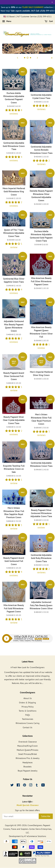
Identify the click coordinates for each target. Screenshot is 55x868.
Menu (8, 21)
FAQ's (27, 714)
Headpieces (27, 762)
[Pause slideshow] (52, 57)
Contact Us (27, 727)
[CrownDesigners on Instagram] (30, 785)
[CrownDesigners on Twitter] (12, 785)
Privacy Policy (28, 706)
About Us (27, 698)
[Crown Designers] (10, 855)
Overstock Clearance (27, 741)
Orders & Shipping (27, 702)
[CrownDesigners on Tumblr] (36, 785)
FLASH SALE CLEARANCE (32, 7)
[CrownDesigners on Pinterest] (24, 785)
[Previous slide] (17, 57)
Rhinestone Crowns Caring (27, 723)
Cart (51, 21)
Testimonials (27, 719)
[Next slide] (37, 57)
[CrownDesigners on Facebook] (18, 785)
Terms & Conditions (27, 710)
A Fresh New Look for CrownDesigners (27, 667)
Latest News (27, 661)
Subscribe (45, 816)
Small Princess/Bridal (27, 754)
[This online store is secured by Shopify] (25, 855)
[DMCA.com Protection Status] (27, 862)
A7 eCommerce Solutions (35, 836)
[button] (13, 110)
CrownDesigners (35, 825)
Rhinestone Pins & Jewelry (27, 758)
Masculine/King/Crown (27, 745)
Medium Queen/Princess (27, 749)
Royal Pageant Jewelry (27, 770)
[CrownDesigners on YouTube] (43, 785)
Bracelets (27, 766)
